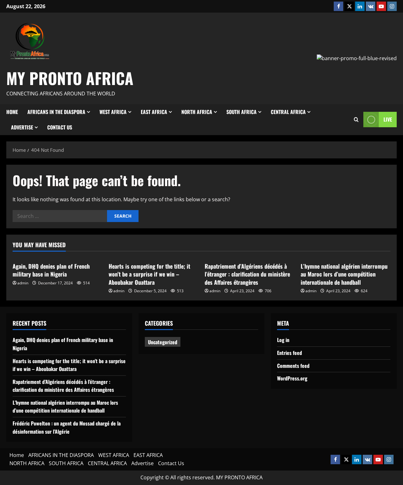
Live (387, 119)
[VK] (370, 6)
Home (12, 112)
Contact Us (59, 127)
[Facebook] (338, 6)
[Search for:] (60, 216)
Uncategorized (162, 342)
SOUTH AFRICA (241, 112)
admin (22, 283)
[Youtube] (381, 6)
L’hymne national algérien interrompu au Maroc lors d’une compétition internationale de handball (344, 274)
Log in (283, 340)
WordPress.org (292, 378)
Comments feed (293, 365)
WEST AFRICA (113, 112)
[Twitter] (349, 6)
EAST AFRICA (154, 112)
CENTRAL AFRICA (288, 112)
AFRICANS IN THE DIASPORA (56, 112)
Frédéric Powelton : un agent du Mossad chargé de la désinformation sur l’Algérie (67, 427)
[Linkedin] (360, 6)
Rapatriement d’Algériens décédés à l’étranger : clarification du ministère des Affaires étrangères (247, 274)
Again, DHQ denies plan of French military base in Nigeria (51, 270)
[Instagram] (392, 6)
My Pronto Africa (69, 77)
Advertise (22, 127)
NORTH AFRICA (196, 112)
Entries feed (289, 353)
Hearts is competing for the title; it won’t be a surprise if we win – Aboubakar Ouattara (149, 274)
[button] (356, 120)
